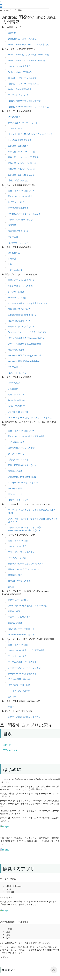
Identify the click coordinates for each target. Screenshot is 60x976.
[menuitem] (1, 4)
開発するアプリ (10, 750)
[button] (0, 1)
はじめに (7, 744)
